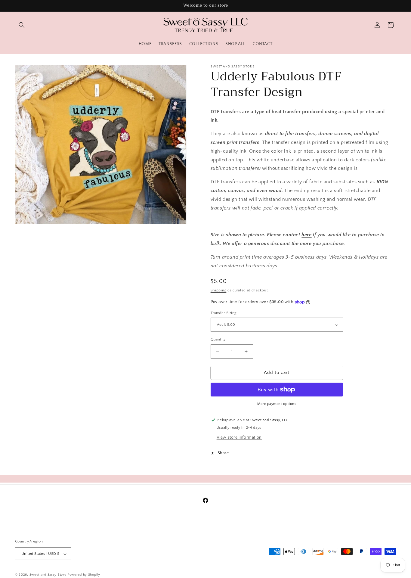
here (306, 235)
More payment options (276, 404)
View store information (239, 437)
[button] (21, 25)
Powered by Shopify (83, 575)
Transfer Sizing (224, 313)
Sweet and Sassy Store (47, 575)
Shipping (219, 290)
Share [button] (223, 453)
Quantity (218, 339)
